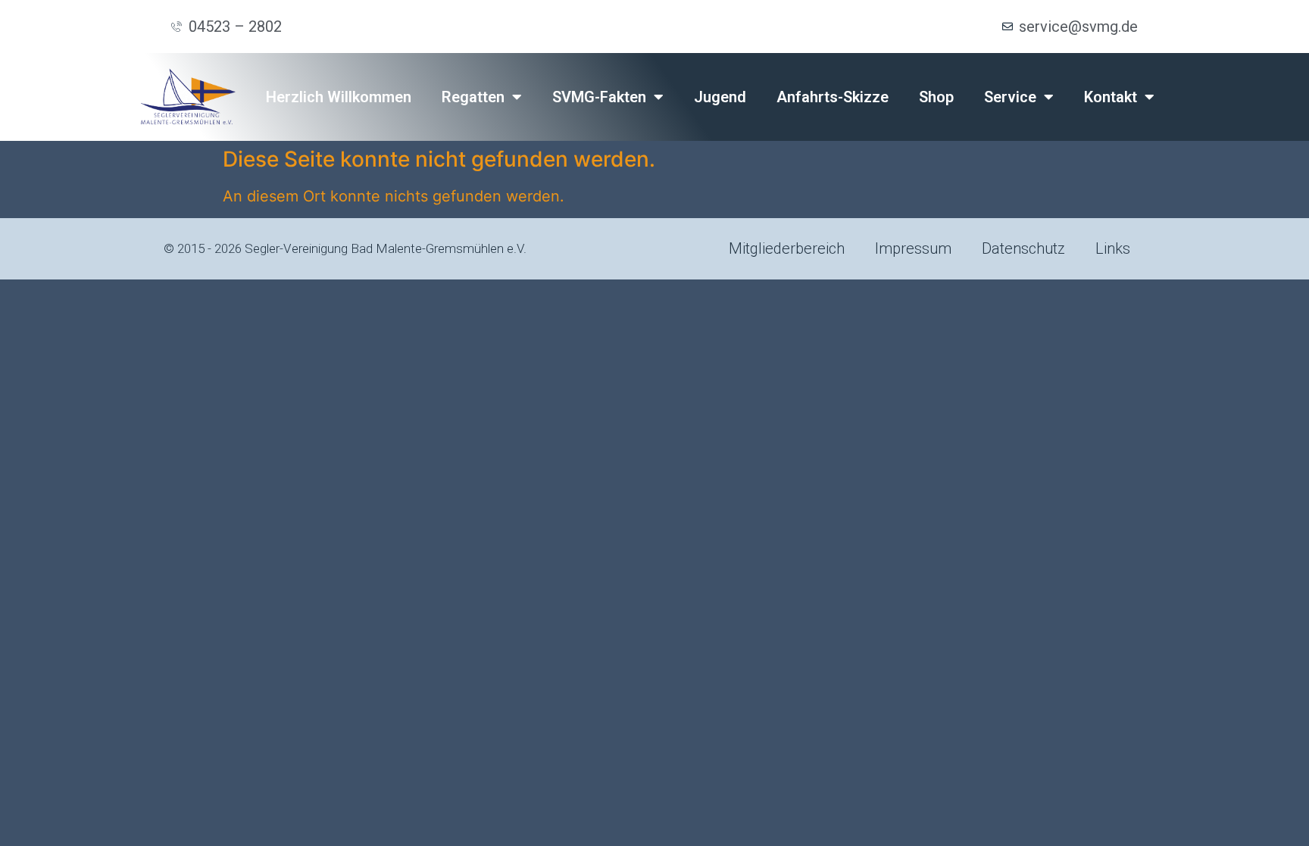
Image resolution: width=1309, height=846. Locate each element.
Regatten (473, 97)
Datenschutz (1023, 248)
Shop (936, 97)
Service (1010, 97)
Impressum (913, 248)
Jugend (720, 97)
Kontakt (1110, 97)
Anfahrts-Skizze (832, 97)
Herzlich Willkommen (338, 97)
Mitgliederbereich (787, 248)
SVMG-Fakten (599, 97)
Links (1112, 248)
